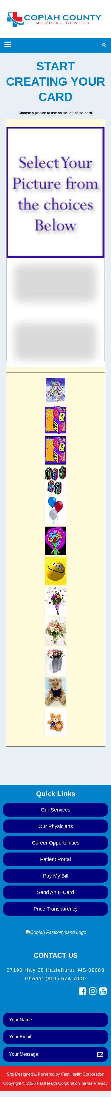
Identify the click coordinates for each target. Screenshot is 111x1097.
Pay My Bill (55, 876)
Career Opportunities (55, 843)
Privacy (101, 1083)
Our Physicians (55, 826)
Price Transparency (56, 909)
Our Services (55, 810)
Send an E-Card (55, 892)
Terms (86, 1083)
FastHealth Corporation (82, 1074)
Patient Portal (55, 859)
